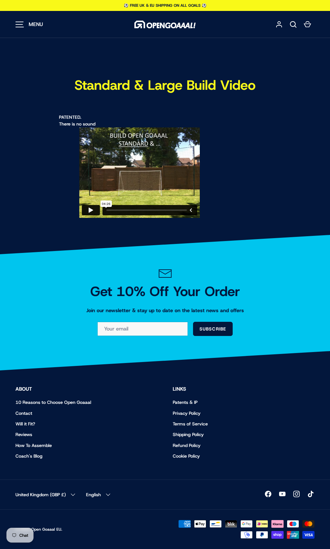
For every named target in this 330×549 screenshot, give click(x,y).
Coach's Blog (29, 456)
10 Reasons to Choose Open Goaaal (53, 402)
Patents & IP (185, 402)
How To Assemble (33, 445)
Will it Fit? (25, 424)
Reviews (23, 434)
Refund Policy (186, 445)
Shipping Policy (188, 434)
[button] (293, 24)
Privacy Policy (186, 413)
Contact (23, 413)
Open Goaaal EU (46, 529)
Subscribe (212, 329)
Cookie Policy (186, 456)
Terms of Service (190, 424)
